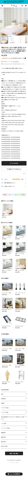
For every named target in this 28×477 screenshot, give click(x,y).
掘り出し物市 (4, 446)
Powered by (12, 462)
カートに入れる (14, 163)
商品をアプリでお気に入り (14, 169)
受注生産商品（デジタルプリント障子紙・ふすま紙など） (12, 418)
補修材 (2, 403)
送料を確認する (16, 61)
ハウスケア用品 (5, 407)
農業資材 (3, 432)
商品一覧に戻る (14, 453)
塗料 (2, 394)
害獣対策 (3, 437)
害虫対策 (3, 441)
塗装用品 (3, 398)
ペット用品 (3, 423)
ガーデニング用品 (5, 428)
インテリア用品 (4, 412)
